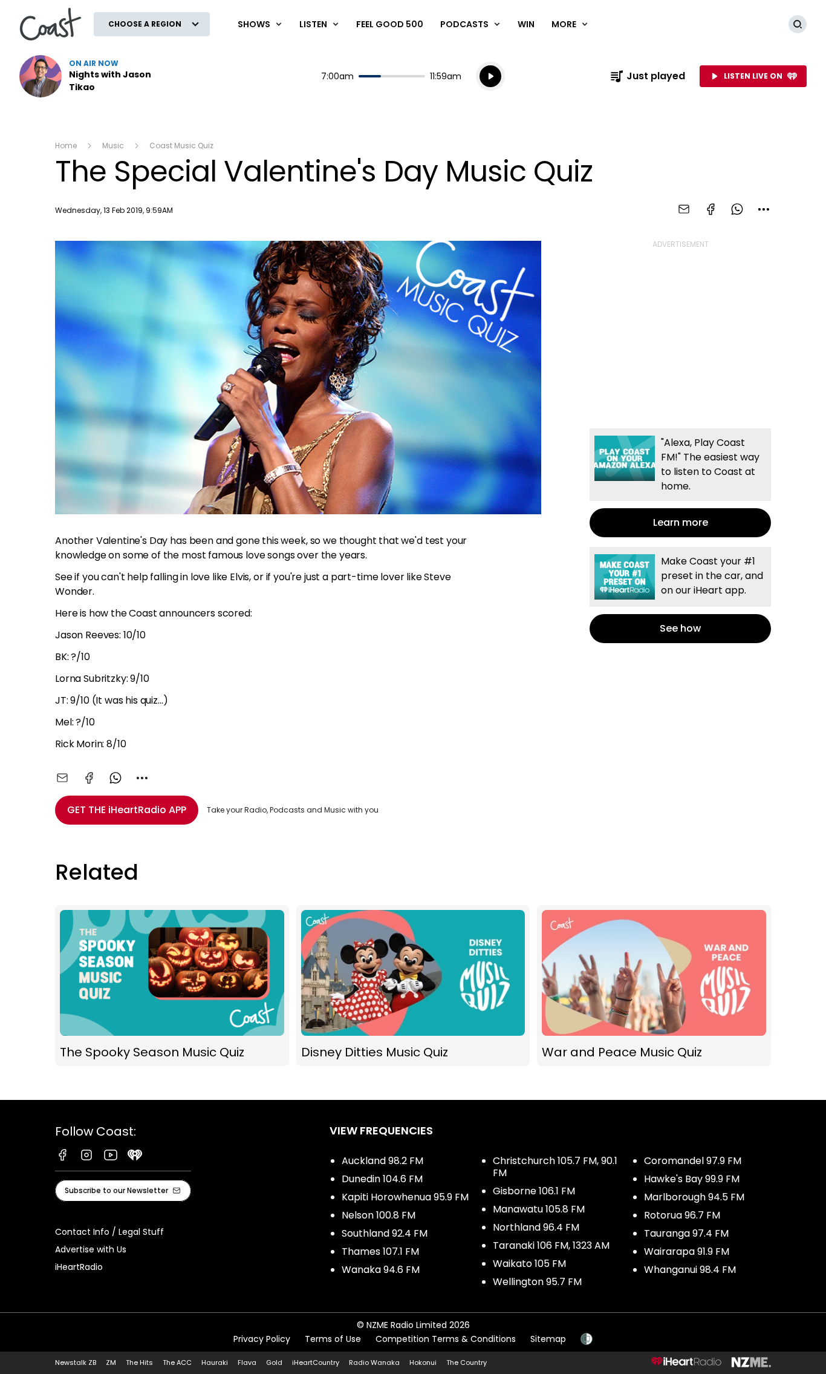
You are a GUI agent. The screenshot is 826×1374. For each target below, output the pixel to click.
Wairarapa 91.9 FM (686, 1251)
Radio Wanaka (374, 1362)
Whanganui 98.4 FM (690, 1270)
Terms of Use (333, 1339)
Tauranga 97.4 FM (686, 1233)
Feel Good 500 (389, 24)
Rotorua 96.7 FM (682, 1215)
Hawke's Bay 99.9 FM (692, 1179)
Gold (274, 1362)
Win (526, 24)
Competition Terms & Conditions (446, 1339)
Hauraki (214, 1362)
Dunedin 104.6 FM (382, 1179)
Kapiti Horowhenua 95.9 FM (405, 1197)
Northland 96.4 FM (536, 1227)
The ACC (177, 1362)
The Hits (139, 1362)
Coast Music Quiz (181, 145)
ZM (111, 1362)
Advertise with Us (90, 1249)
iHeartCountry (315, 1362)
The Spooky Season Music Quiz (172, 986)
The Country (466, 1362)
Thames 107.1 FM (380, 1251)
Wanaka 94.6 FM (381, 1270)
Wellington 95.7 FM (537, 1282)
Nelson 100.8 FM (378, 1215)
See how (680, 595)
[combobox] (763, 209)
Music (113, 145)
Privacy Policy (261, 1339)
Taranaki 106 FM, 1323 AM (551, 1245)
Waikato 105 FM (529, 1264)
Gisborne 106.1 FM (534, 1191)
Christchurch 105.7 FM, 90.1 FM (555, 1167)
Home (66, 145)
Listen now (96, 76)
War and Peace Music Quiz (654, 986)
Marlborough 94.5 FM (694, 1197)
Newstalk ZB (75, 1362)
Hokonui (423, 1362)
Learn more (680, 482)
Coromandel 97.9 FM (692, 1161)
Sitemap (548, 1339)
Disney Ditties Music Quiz (413, 986)
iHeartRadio (79, 1267)
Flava (247, 1362)
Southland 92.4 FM (385, 1233)
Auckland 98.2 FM (382, 1161)
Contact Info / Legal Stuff (109, 1232)
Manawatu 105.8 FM (539, 1209)
